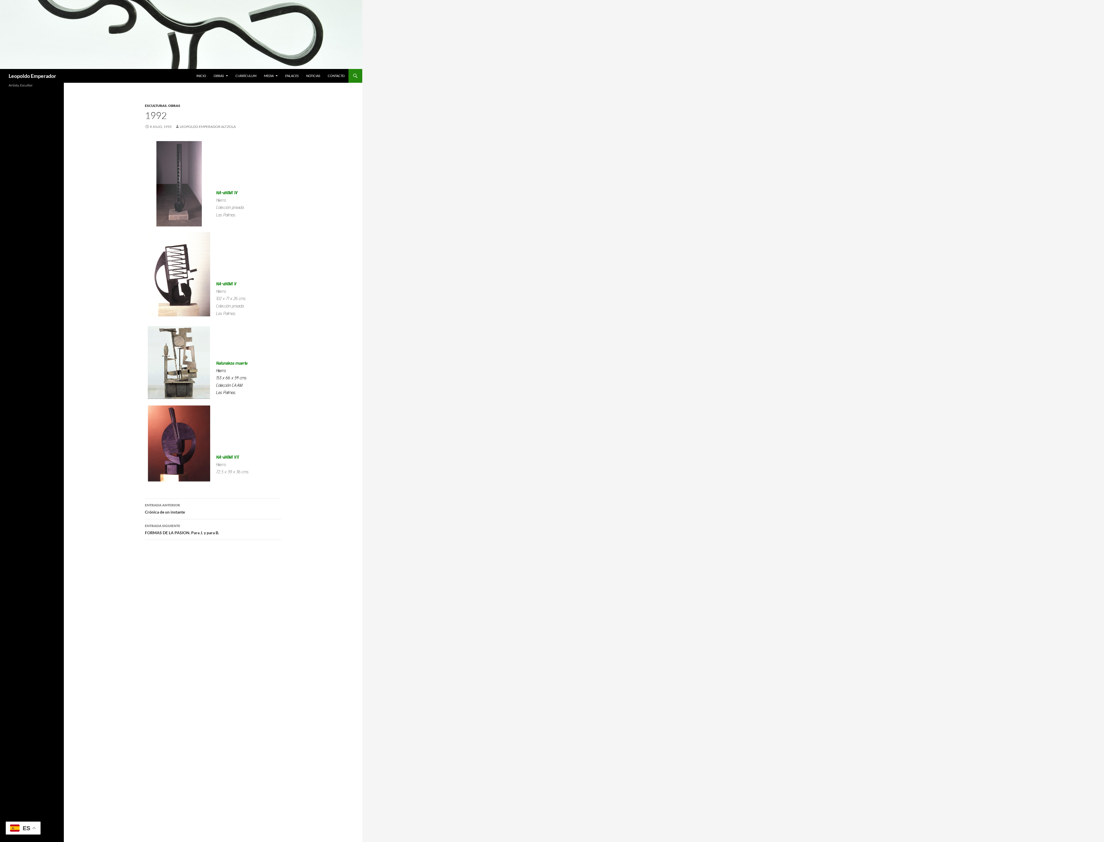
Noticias (313, 76)
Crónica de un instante (165, 508)
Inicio (201, 76)
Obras (219, 76)
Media (269, 76)
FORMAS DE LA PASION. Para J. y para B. (182, 529)
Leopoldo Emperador (32, 76)
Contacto (336, 76)
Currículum (245, 76)
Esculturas (156, 105)
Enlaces (292, 76)
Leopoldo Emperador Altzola (208, 126)
